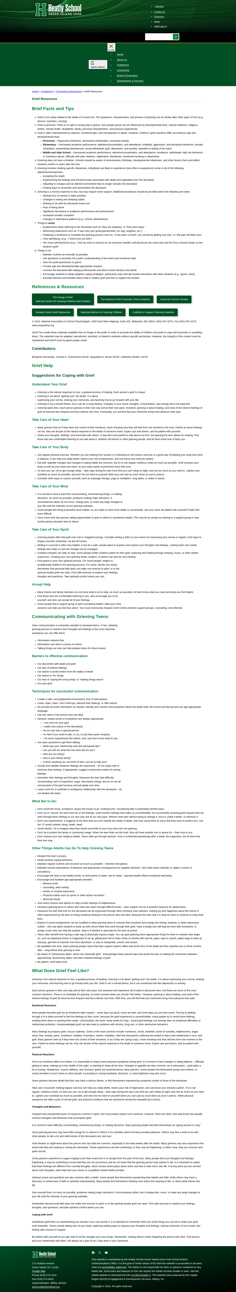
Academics (47, 91)
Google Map (38, 1271)
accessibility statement (114, 1267)
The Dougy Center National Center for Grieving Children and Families (63, 299)
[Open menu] (98, 64)
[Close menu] (111, 47)
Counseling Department (69, 91)
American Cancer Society (174, 299)
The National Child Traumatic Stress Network (125, 299)
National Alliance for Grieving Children (101, 312)
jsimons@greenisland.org (46, 1287)
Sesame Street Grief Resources (53, 312)
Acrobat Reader (139, 1275)
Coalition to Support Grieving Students (153, 312)
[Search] (176, 37)
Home (35, 91)
